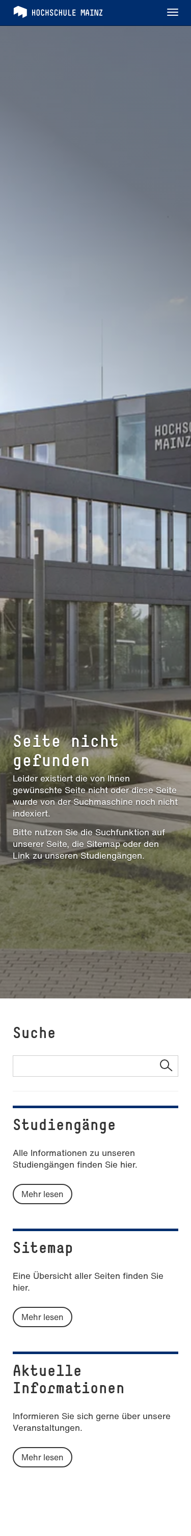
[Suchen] (165, 1066)
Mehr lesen (42, 1194)
